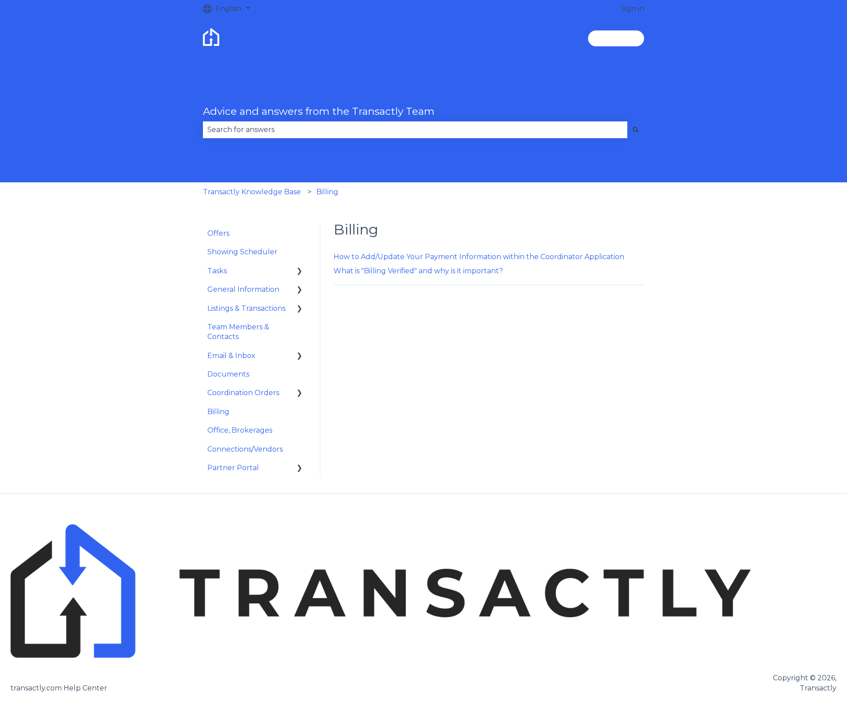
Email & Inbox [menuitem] (231, 355)
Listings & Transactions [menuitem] (246, 308)
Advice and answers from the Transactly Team (319, 111)
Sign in (632, 8)
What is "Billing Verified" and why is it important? (418, 271)
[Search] (635, 129)
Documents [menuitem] (228, 374)
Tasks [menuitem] (217, 271)
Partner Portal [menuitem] (233, 468)
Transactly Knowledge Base (252, 192)
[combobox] (415, 129)
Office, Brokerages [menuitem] (239, 430)
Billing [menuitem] (218, 411)
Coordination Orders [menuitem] (243, 392)
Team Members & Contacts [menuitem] (238, 332)
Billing (327, 192)
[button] (299, 272)
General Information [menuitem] (243, 289)
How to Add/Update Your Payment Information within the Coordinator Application (479, 257)
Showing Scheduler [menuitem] (242, 252)
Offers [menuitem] (218, 233)
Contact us (616, 38)
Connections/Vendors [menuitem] (245, 449)
